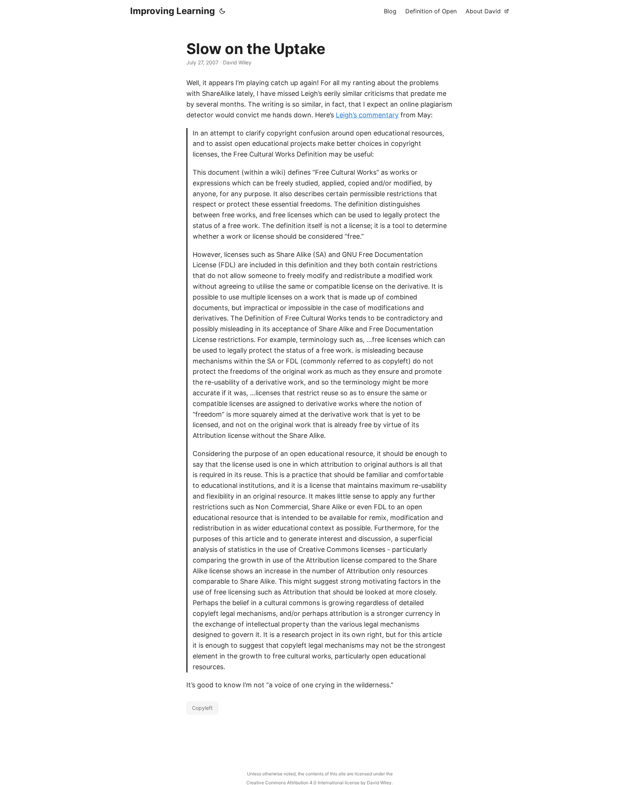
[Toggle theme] (222, 11)
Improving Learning (172, 11)
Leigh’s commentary (367, 115)
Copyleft (202, 708)
